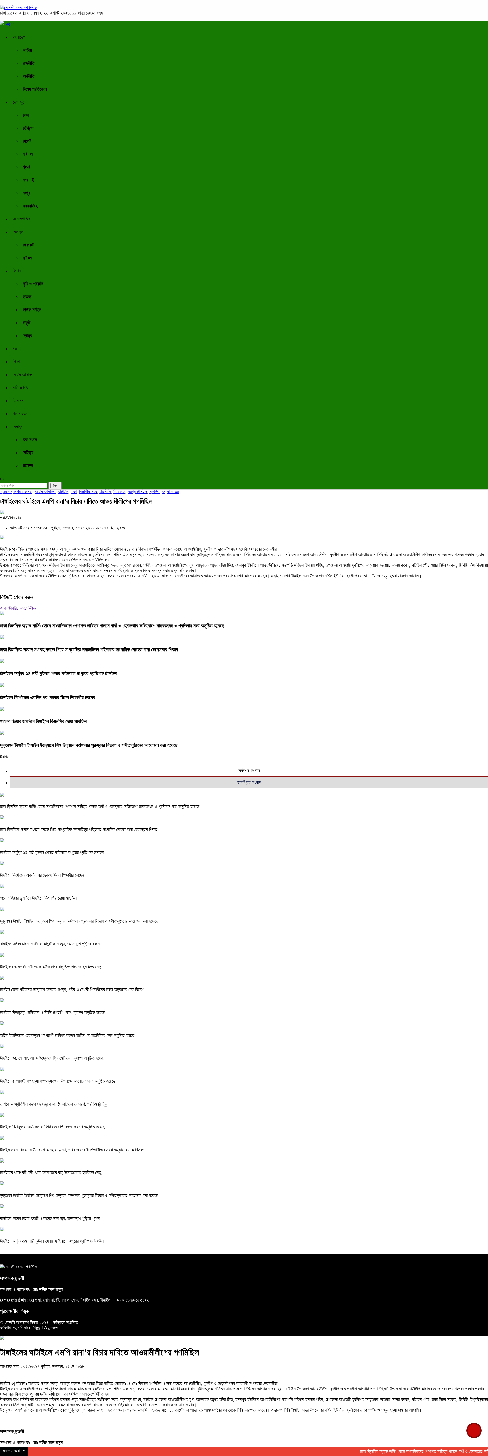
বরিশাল (28, 154)
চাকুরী (26, 322)
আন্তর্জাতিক (21, 218)
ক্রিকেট (28, 244)
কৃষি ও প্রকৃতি (33, 283)
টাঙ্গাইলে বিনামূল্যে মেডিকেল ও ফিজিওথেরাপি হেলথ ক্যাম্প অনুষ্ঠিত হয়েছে (52, 1012)
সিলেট (27, 141)
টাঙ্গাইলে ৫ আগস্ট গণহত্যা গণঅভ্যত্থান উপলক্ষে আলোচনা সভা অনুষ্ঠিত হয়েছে (57, 1081)
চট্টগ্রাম (28, 128)
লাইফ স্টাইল (32, 309)
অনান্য (18, 426)
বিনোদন (18, 400)
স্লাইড (154, 491)
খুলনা (26, 166)
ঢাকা (26, 115)
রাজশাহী (28, 179)
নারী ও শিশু (20, 387)
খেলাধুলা (18, 231)
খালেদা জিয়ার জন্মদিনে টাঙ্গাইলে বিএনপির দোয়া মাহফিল (43, 721)
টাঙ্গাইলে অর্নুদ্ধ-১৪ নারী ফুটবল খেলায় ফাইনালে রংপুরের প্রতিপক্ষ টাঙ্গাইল (58, 673)
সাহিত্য (28, 452)
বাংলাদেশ (19, 37)
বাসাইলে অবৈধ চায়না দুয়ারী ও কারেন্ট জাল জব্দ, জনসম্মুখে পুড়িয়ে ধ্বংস (50, 943)
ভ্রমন (27, 296)
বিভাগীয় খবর (88, 491)
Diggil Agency (44, 1327)
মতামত (28, 465)
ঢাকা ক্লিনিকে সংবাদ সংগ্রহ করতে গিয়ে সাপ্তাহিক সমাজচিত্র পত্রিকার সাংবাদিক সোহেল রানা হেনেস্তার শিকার (89, 649)
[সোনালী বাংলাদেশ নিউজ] (18, 7)
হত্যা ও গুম (170, 491)
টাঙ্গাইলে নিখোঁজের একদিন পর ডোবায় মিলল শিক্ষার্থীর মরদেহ (47, 697)
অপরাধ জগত (22, 491)
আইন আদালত (23, 374)
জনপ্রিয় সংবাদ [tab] (249, 782)
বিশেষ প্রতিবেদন (35, 89)
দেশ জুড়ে (19, 102)
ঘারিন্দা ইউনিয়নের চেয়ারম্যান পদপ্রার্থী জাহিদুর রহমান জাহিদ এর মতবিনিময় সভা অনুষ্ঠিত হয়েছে (67, 1035)
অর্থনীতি (28, 76)
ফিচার (17, 270)
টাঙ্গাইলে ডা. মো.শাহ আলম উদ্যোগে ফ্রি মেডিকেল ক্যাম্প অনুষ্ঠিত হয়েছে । (54, 1058)
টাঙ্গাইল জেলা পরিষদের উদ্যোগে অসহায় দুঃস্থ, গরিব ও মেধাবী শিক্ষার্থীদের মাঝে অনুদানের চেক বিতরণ (72, 989)
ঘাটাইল (63, 491)
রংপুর (26, 192)
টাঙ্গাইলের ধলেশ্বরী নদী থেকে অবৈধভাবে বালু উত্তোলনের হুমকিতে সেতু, (51, 966)
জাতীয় (27, 50)
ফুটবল (27, 257)
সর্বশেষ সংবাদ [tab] (249, 770)
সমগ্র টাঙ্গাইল (137, 491)
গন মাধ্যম (20, 413)
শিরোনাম (119, 491)
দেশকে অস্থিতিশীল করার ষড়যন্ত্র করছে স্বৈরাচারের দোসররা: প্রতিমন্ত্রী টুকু (53, 1104)
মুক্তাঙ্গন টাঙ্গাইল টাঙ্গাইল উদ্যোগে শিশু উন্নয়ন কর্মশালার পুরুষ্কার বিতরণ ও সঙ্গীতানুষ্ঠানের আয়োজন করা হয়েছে (88, 745)
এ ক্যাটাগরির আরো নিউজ (18, 608)
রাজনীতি (28, 63)
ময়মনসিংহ (30, 205)
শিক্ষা (16, 361)
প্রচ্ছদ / (6, 491)
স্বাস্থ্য (27, 335)
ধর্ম (15, 348)
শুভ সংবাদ (30, 439)
